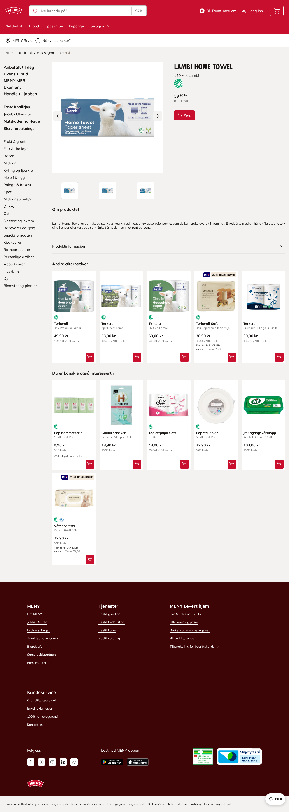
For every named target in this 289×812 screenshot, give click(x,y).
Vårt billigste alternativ (68, 456)
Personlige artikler (19, 257)
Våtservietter (64, 526)
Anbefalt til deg (19, 67)
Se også (97, 26)
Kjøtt (8, 192)
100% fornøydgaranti (42, 716)
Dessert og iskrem (19, 220)
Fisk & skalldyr (16, 148)
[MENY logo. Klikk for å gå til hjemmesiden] (13, 10)
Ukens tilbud (16, 74)
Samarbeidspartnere (42, 655)
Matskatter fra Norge (22, 121)
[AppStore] (138, 762)
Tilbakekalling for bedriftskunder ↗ (194, 646)
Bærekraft (34, 646)
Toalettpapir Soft (162, 433)
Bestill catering (109, 638)
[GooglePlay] (112, 762)
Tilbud (33, 26)
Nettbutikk (14, 26)
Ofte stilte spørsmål (41, 700)
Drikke (9, 206)
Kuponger (77, 26)
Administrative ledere (42, 638)
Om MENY (34, 614)
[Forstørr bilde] (107, 117)
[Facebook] (30, 762)
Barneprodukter (17, 249)
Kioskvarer (12, 242)
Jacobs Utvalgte (17, 114)
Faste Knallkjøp (17, 107)
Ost (6, 213)
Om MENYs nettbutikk (185, 614)
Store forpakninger (20, 128)
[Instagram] (41, 762)
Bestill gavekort (109, 614)
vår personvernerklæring (101, 804)
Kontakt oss (35, 725)
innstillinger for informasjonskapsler (211, 804)
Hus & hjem (13, 271)
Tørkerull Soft (207, 323)
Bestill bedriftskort (111, 622)
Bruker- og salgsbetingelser (190, 630)
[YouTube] (52, 762)
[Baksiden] (107, 190)
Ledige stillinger (38, 630)
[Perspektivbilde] (145, 190)
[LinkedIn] (63, 762)
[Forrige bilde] (57, 116)
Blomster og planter (20, 285)
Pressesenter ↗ (38, 663)
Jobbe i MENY (37, 622)
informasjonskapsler (134, 804)
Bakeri (9, 156)
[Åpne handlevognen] (277, 11)
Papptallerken (207, 433)
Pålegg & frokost (17, 184)
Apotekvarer (14, 264)
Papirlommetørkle (68, 433)
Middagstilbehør (17, 199)
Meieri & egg (14, 177)
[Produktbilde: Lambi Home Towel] (69, 190)
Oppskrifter (53, 26)
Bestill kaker (107, 630)
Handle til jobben (20, 93)
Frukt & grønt (15, 141)
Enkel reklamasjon (40, 708)
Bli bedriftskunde (182, 638)
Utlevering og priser (184, 622)
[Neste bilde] (157, 116)
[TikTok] (74, 762)
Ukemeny (13, 87)
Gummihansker (113, 433)
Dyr (7, 278)
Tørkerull (61, 323)
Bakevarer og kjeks (20, 228)
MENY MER (15, 80)
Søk (138, 11)
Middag (10, 163)
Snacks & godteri (18, 235)
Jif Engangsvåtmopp (259, 433)
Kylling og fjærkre (18, 170)
